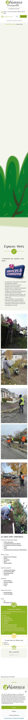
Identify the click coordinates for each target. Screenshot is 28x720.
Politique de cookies (8, 718)
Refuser (14, 711)
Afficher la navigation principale (14, 20)
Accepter (14, 707)
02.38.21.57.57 (8, 16)
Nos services (12, 24)
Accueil (7, 24)
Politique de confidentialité (18, 718)
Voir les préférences (14, 715)
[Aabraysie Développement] (14, 5)
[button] (26, 691)
